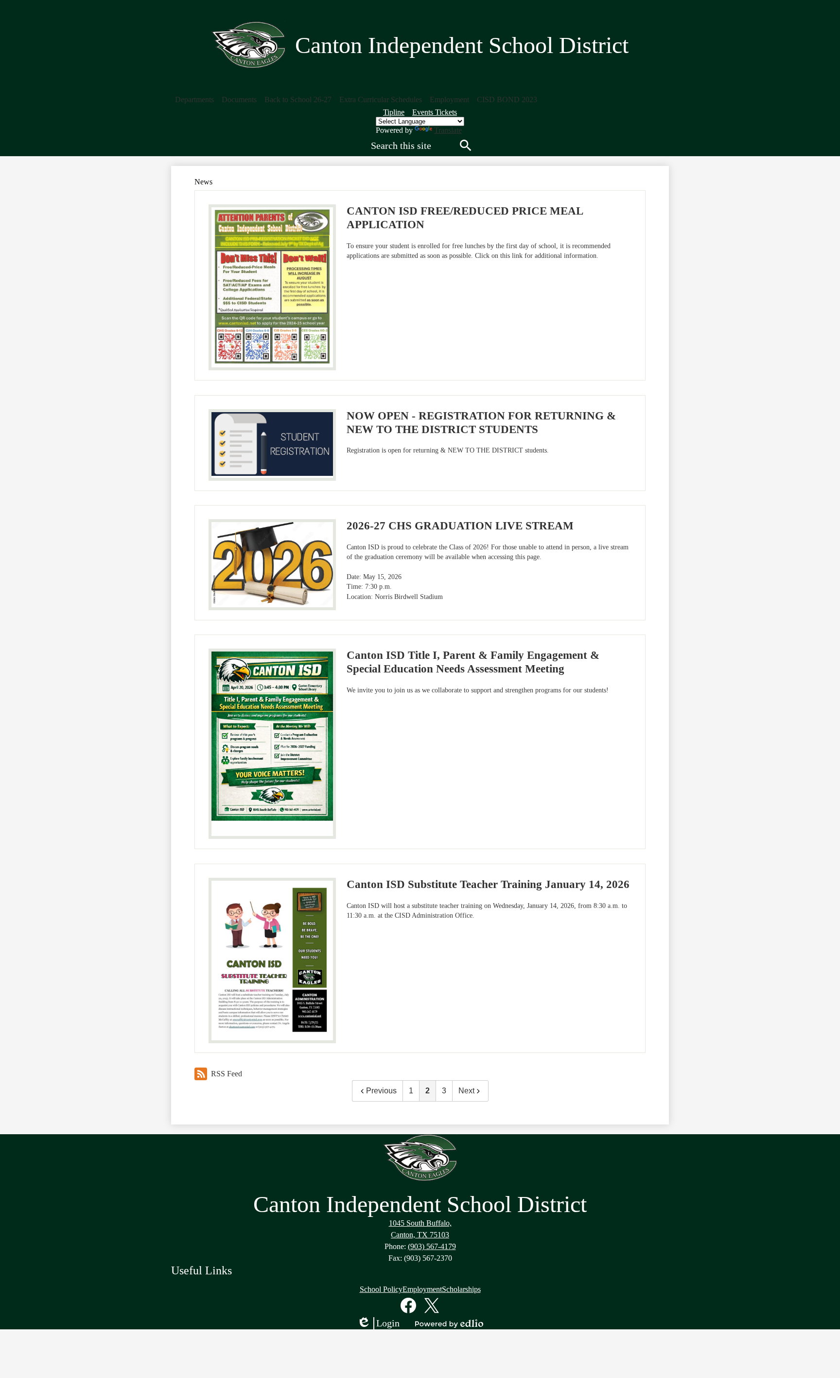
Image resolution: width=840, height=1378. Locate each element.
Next (466, 1091)
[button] (194, 99)
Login (378, 1323)
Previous (381, 1091)
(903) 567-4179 (432, 1246)
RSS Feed (226, 1074)
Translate (448, 130)
